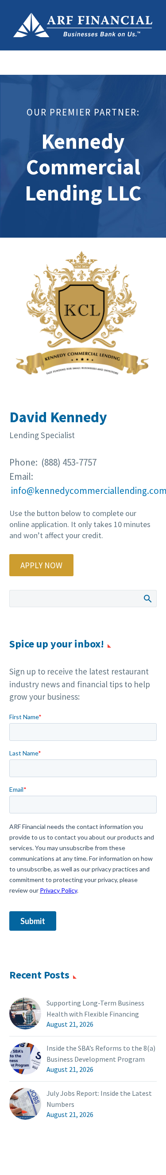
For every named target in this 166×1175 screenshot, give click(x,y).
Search (147, 598)
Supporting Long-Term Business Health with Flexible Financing (95, 1008)
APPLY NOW (41, 565)
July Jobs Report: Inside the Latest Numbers (99, 1099)
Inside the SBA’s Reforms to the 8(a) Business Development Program (100, 1053)
